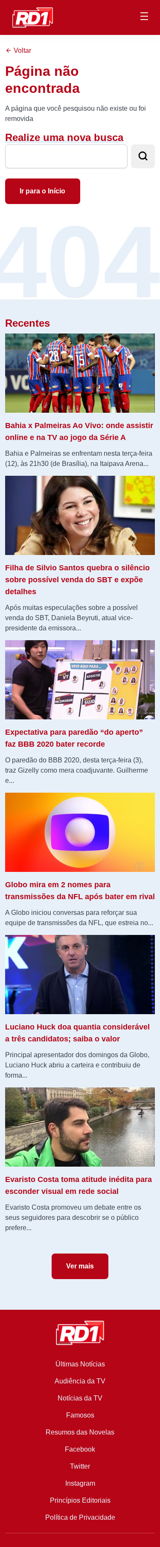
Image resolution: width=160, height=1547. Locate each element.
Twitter (80, 1466)
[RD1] (32, 16)
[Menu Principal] (144, 17)
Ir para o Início (42, 191)
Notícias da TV (80, 1398)
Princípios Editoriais (80, 1500)
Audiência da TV (80, 1381)
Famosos (80, 1415)
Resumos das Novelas (80, 1432)
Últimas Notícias (80, 1364)
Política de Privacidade (80, 1517)
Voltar (21, 50)
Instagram (80, 1483)
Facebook (80, 1449)
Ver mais (80, 1266)
